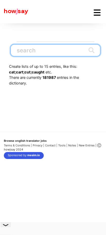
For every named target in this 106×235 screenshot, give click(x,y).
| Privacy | (37, 145)
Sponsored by (24, 155)
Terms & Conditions (17, 145)
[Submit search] (91, 50)
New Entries (87, 145)
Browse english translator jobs (25, 141)
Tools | (62, 145)
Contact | (51, 145)
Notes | (73, 145)
